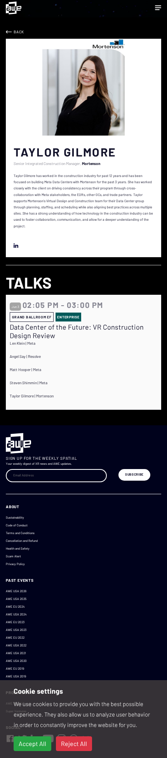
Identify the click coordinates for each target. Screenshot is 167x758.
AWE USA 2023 (16, 630)
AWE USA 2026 (16, 591)
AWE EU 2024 (15, 606)
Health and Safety (18, 548)
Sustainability (15, 517)
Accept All (32, 743)
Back (19, 31)
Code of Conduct (17, 525)
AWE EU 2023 (15, 622)
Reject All (74, 743)
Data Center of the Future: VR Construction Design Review (77, 331)
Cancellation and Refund (22, 541)
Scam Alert (13, 556)
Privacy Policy (15, 564)
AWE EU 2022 (15, 637)
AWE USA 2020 (16, 661)
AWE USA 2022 (16, 645)
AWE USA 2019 (16, 676)
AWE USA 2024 (16, 614)
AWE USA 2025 (16, 599)
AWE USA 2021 (16, 653)
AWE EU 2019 (15, 668)
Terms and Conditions (20, 533)
